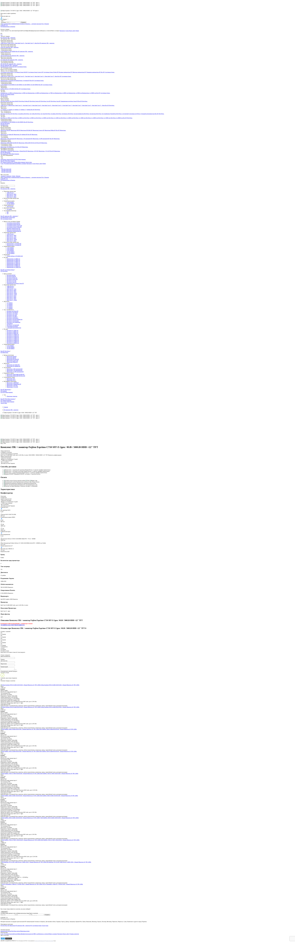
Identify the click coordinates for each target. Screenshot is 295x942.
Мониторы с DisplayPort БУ (20, 151)
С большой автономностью (147, 113)
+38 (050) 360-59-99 (6, 169)
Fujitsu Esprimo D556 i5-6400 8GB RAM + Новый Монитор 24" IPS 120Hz (60, 707)
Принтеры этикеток (6, 159)
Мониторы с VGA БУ (44, 151)
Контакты (62, 30)
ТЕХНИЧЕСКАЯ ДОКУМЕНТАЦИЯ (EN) (13, 625)
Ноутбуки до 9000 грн (30, 118)
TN (4, 64)
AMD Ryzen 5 (4, 43)
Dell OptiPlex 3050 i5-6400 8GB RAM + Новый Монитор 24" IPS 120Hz (58, 751)
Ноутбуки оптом (15, 931)
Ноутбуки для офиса (50, 113)
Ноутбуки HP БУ (5, 101)
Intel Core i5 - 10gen (42, 76)
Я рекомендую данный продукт (9, 671)
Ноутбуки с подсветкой (122, 113)
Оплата (24, 30)
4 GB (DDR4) (4, 84)
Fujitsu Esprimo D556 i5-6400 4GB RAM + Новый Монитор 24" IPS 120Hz (60, 685)
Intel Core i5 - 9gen (40, 105)
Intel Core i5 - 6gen (13, 43)
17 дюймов (28, 109)
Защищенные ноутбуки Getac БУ (69, 101)
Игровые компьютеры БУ (65, 72)
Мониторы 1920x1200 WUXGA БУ (28, 142)
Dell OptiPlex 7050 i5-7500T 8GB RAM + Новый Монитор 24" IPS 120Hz (59, 773)
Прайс (77, 30)
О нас (10, 30)
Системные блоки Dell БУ (21, 72)
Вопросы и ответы (46, 30)
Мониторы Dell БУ (6, 130)
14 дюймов (16, 109)
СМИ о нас (36, 934)
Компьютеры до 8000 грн (62, 93)
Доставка (14, 30)
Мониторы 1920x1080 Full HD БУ (10, 142)
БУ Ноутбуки (4, 95)
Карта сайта (72, 30)
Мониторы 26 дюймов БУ (21, 134)
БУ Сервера (4, 154)
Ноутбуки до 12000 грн (67, 118)
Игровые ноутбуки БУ (7, 113)
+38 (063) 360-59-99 (6, 172)
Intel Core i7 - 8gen (32, 43)
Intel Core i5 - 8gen (32, 76)
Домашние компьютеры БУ (93, 72)
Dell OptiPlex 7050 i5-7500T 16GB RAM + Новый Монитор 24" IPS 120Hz (60, 840)
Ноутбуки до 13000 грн (79, 118)
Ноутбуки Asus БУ (56, 101)
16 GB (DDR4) (12, 51)
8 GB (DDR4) (4, 51)
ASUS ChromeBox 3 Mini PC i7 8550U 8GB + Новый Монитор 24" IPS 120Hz (62, 884)
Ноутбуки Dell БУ (14, 101)
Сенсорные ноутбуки (134, 113)
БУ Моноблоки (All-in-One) (8, 66)
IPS (2, 64)
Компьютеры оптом (6, 931)
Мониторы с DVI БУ (33, 151)
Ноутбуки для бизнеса (62, 113)
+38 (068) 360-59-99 (6, 170)
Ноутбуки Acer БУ (46, 101)
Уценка (6, 30)
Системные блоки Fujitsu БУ (51, 72)
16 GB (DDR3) (27, 84)
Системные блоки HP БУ (7, 72)
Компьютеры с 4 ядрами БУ (8, 80)
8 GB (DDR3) (11, 84)
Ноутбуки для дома (40, 113)
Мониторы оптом (24, 931)
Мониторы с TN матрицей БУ (25, 138)
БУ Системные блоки (21, 66)
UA (1, 35)
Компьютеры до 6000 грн (34, 93)
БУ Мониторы (4, 124)
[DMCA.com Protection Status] (6, 939)
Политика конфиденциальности (40, 940)
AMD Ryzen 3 (4, 105)
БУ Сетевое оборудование (19, 162)
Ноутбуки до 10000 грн (42, 118)
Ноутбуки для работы (18, 113)
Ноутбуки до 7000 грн (6, 118)
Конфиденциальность (35, 30)
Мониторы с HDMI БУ (7, 151)
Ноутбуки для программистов (76, 113)
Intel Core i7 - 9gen (90, 105)
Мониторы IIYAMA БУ (26, 130)
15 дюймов (22, 109)
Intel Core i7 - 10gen (100, 105)
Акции (2, 30)
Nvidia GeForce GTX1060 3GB (9, 88)
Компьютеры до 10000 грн (89, 93)
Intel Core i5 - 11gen (60, 105)
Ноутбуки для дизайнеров (103, 113)
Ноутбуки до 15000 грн (104, 118)
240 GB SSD (4, 55)
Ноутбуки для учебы (29, 113)
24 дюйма (3, 59)
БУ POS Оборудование (13, 154)
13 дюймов (10, 109)
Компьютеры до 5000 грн (21, 93)
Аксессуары (29, 162)
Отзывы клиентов (74, 934)
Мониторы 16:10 (13, 147)
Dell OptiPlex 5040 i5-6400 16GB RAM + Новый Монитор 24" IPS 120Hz (59, 795)
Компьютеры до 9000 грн (75, 93)
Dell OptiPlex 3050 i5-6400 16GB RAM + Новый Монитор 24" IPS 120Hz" (60, 817)
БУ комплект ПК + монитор (8, 37)
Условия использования (49, 940)
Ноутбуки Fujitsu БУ (24, 101)
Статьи (67, 30)
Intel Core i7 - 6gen (70, 105)
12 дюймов (4, 109)
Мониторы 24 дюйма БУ (7, 134)
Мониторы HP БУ (15, 130)
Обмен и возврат (55, 30)
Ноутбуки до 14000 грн (92, 118)
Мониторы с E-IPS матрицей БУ (41, 138)
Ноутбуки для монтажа (90, 113)
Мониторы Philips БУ (50, 130)
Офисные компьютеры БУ (79, 72)
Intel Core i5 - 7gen (23, 43)
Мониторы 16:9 (5, 147)
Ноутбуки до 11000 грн (55, 118)
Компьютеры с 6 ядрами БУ (22, 80)
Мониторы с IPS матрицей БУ (9, 138)
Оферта (27, 30)
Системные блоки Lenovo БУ (35, 72)
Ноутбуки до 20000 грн (117, 118)
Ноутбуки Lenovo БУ (35, 101)
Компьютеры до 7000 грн (48, 93)
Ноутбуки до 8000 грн (18, 118)
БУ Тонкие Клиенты (6, 162)
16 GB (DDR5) (20, 122)
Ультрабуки (113, 113)
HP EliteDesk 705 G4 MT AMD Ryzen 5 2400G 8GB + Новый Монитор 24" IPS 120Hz (69, 862)
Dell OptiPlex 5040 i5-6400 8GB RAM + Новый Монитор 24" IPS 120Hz (58, 729)
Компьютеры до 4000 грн (7, 93)
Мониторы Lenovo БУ (39, 130)
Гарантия (19, 30)
